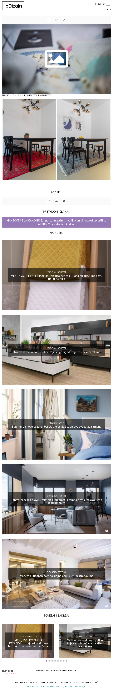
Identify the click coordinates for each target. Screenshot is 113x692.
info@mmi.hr (52, 682)
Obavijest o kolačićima (57, 687)
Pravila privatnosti (35, 687)
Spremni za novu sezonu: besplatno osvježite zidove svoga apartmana (56, 426)
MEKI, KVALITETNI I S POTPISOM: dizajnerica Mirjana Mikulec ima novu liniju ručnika (56, 277)
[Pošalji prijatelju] (64, 20)
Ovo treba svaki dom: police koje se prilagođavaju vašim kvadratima (56, 352)
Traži (108, 10)
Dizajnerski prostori (56, 496)
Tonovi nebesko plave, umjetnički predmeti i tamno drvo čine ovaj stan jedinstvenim (56, 501)
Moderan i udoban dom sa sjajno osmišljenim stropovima (56, 576)
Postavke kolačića (78, 687)
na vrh (108, 671)
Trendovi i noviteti (56, 272)
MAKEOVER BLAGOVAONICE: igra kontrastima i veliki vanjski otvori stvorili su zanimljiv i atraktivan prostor (56, 222)
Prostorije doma (56, 423)
